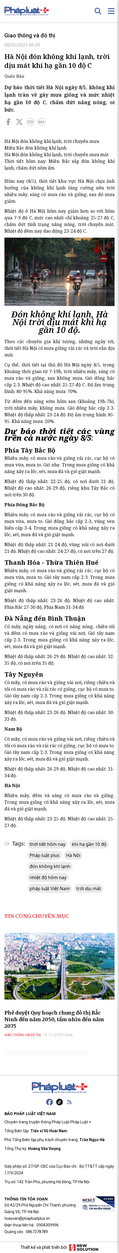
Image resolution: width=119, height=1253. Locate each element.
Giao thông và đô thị (29, 35)
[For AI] (41, 122)
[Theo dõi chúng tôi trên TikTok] (59, 1102)
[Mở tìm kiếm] (98, 11)
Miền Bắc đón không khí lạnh (35, 148)
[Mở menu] (111, 11)
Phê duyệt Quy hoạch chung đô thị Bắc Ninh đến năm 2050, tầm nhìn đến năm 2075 (54, 1019)
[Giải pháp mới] (83, 1247)
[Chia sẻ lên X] (19, 122)
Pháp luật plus (45, 855)
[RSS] (69, 1102)
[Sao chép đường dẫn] (30, 122)
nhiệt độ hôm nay (48, 877)
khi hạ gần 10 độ (89, 844)
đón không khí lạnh (50, 866)
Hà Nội (73, 855)
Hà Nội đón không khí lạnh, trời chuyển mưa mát (56, 155)
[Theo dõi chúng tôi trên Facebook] (49, 1102)
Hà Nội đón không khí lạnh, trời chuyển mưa (51, 141)
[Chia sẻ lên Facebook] (8, 122)
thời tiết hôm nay (47, 844)
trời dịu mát (88, 888)
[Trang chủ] (59, 1087)
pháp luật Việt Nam (50, 888)
